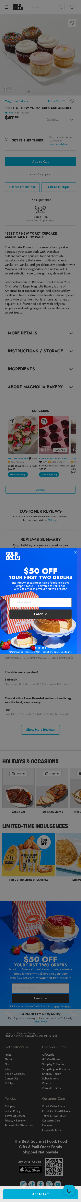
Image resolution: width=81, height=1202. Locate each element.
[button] (40, 601)
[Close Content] (75, 552)
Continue (40, 614)
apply (56, 651)
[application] (69, 1190)
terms (68, 651)
